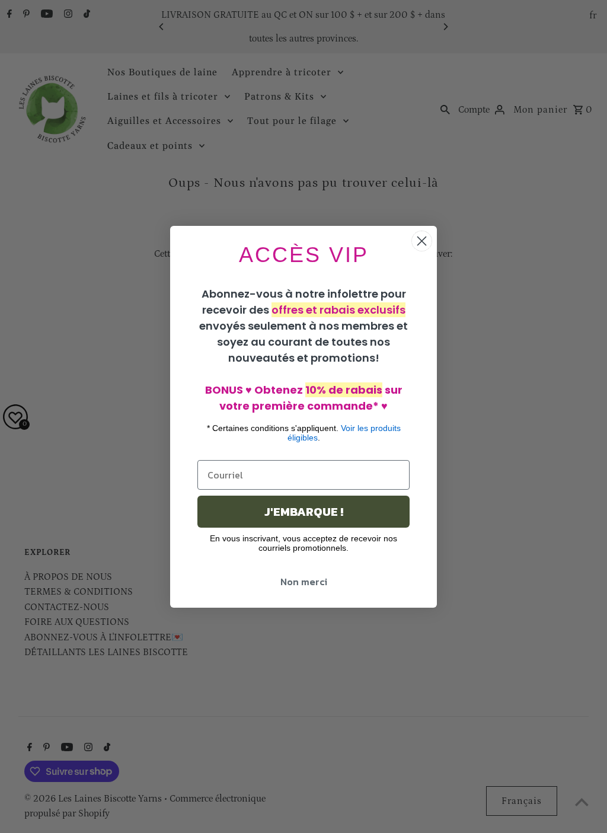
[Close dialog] (421, 241)
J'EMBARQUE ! (303, 512)
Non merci (303, 582)
